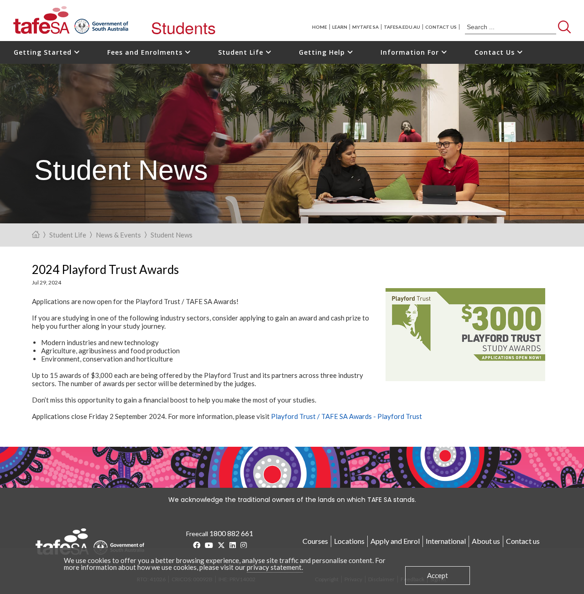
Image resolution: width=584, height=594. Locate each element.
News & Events (118, 235)
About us (486, 541)
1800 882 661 (231, 533)
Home (319, 27)
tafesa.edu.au (402, 27)
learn (339, 27)
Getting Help (323, 52)
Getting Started (44, 52)
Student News (172, 235)
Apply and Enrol (395, 541)
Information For (411, 52)
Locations (349, 541)
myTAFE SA (365, 27)
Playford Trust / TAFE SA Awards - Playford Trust (346, 416)
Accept (437, 575)
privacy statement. (275, 567)
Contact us (441, 27)
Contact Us (495, 52)
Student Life (242, 52)
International (446, 541)
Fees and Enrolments (146, 52)
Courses (315, 541)
